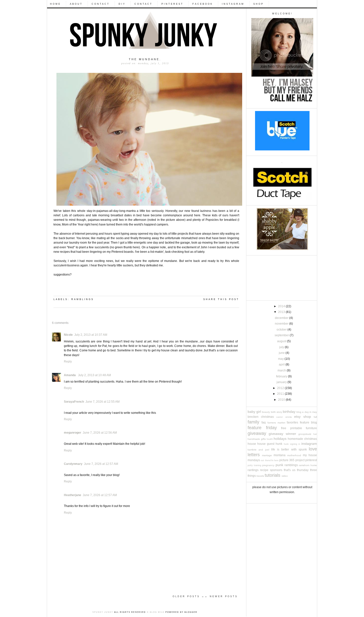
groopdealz (304, 434)
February (282, 376)
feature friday (262, 427)
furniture (311, 428)
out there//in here (270, 460)
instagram (309, 444)
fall (315, 417)
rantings (253, 470)
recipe (264, 470)
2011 (281, 393)
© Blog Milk (155, 612)
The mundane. (145, 59)
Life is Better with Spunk (289, 449)
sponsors (276, 470)
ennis (289, 417)
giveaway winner (282, 434)
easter (279, 417)
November (282, 323)
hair (315, 434)
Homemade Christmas (302, 438)
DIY (122, 4)
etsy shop (302, 417)
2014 (282, 306)
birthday (289, 412)
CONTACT (101, 4)
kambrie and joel (258, 449)
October (282, 329)
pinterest (311, 460)
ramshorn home (308, 465)
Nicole (68, 335)
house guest (265, 443)
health (270, 439)
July (282, 347)
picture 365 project (292, 460)
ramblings (291, 465)
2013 (282, 311)
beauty (266, 412)
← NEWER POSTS (221, 596)
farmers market (276, 422)
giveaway (257, 433)
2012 (281, 388)
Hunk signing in (292, 444)
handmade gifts (257, 439)
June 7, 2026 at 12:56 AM (100, 432)
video (285, 476)
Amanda (70, 375)
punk (279, 465)
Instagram (233, 4)
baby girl (254, 412)
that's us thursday (296, 470)
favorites (292, 422)
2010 (282, 399)
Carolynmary (73, 464)
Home (55, 4)
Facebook (202, 4)
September (282, 335)
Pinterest (172, 4)
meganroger (72, 432)
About (76, 4)
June (282, 352)
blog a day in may (306, 412)
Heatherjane (72, 495)
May (281, 358)
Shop (258, 4)
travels (260, 476)
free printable (291, 428)
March (282, 370)
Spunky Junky (102, 612)
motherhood (294, 455)
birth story (276, 412)
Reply (68, 361)
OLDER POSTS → (189, 596)
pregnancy (268, 465)
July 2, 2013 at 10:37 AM (90, 335)
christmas (267, 416)
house (252, 443)
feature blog (308, 422)
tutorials (272, 475)
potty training (254, 465)
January (282, 382)
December (282, 317)
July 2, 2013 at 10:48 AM (94, 375)
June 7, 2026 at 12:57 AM (101, 464)
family (253, 421)
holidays (280, 439)
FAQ (263, 422)
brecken (253, 416)
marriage (267, 455)
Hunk (279, 443)
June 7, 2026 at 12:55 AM (102, 401)
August (282, 341)
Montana (280, 455)
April (282, 364)
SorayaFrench (74, 401)
